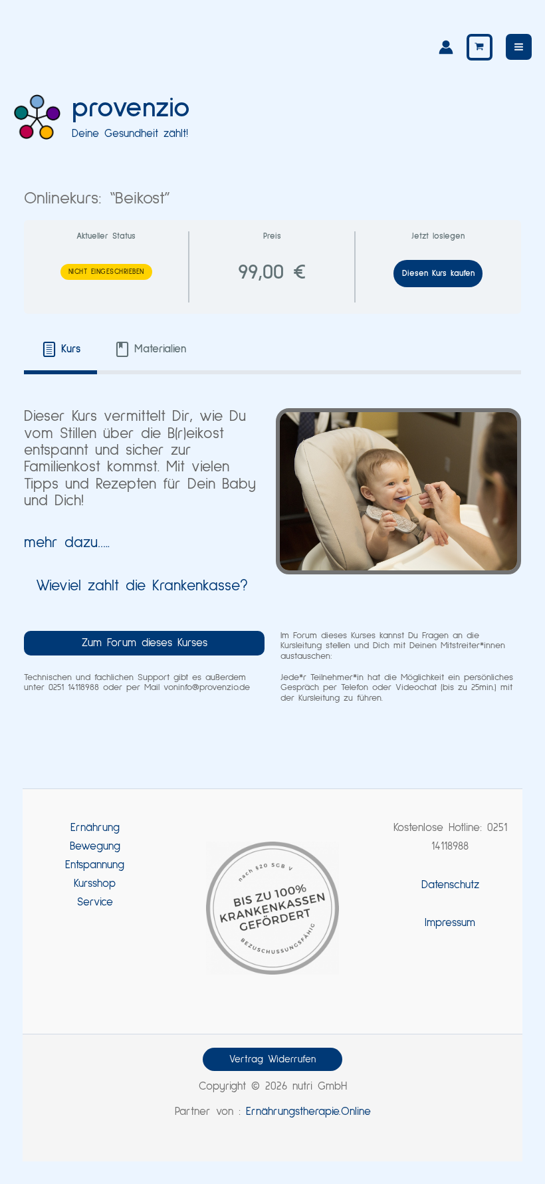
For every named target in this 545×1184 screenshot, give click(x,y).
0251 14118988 (74, 687)
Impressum (450, 923)
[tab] (60, 350)
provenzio (131, 108)
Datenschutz (450, 885)
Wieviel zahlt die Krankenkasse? (142, 586)
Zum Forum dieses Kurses (144, 643)
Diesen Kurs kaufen (438, 273)
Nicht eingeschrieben (106, 271)
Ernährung (95, 828)
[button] (272, 1059)
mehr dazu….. (67, 542)
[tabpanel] (272, 555)
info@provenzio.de (214, 687)
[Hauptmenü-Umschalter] (519, 47)
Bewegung (95, 846)
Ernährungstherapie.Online (308, 1112)
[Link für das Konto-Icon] (446, 47)
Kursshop (95, 883)
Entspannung (94, 865)
